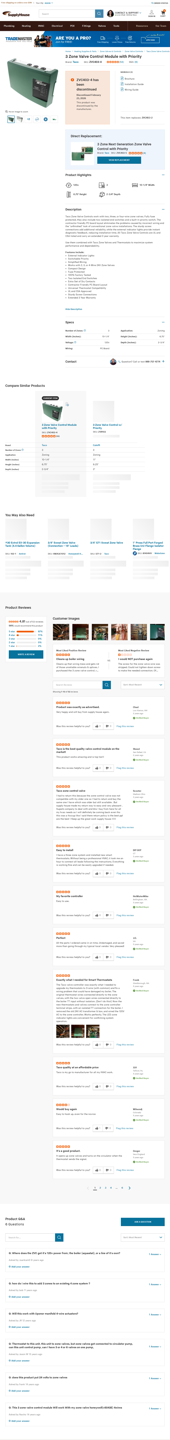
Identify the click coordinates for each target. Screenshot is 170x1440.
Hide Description (73, 309)
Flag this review (125, 726)
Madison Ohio (139, 794)
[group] (137, 153)
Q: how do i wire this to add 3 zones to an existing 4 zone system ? (49, 1283)
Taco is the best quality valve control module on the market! (87, 750)
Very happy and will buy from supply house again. (82, 712)
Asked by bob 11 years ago (23, 1290)
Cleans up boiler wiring (70, 659)
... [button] (117, 1187)
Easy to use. (62, 901)
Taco (76, 62)
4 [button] (111, 1187)
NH (134, 941)
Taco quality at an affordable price (77, 1067)
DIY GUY (137, 850)
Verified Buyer (142, 718)
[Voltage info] (75, 342)
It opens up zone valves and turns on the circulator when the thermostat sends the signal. (89, 1157)
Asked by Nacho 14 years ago (24, 1414)
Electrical (57, 26)
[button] (140, 12)
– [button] (163, 175)
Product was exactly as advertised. (78, 707)
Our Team (161, 26)
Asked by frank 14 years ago (24, 1384)
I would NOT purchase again (135, 659)
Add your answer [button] (20, 1266)
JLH (135, 1067)
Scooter (137, 791)
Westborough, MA (141, 983)
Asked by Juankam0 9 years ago (26, 1260)
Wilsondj (137, 1109)
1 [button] (95, 1187)
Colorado (137, 1112)
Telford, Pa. (138, 1071)
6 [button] (122, 1187)
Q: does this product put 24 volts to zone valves (38, 1377)
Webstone (160, 553)
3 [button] (105, 1187)
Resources (142, 26)
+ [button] (163, 362)
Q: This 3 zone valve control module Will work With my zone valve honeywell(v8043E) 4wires (65, 1407)
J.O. (135, 938)
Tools (116, 26)
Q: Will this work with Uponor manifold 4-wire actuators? (43, 1313)
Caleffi (96, 445)
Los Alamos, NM (140, 710)
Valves (102, 26)
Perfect (60, 938)
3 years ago (138, 797)
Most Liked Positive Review (71, 650)
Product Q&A (15, 1219)
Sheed (136, 749)
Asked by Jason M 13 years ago (25, 1354)
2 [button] (100, 1187)
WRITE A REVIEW (26, 654)
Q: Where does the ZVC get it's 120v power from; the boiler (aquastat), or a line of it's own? (64, 1253)
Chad (135, 707)
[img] (113, 62)
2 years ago (138, 713)
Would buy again (66, 1109)
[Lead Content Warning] (135, 553)
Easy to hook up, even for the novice (76, 1114)
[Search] (99, 13)
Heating (26, 26)
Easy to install (64, 850)
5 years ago (138, 944)
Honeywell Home (76, 554)
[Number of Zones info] (85, 330)
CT (134, 853)
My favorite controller (69, 896)
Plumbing (9, 26)
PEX (72, 26)
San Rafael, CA (139, 752)
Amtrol (22, 554)
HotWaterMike (140, 896)
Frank (136, 980)
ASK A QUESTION (142, 1222)
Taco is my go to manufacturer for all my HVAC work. (84, 1072)
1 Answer (154, 1254)
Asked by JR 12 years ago (22, 1320)
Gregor (136, 1151)
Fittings (86, 26)
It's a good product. (68, 1151)
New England (139, 1154)
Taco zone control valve (70, 791)
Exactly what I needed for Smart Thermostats (84, 980)
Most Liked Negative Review (133, 650)
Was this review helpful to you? (73, 726)
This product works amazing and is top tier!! (80, 757)
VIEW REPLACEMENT (119, 160)
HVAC (41, 26)
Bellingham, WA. (140, 899)
